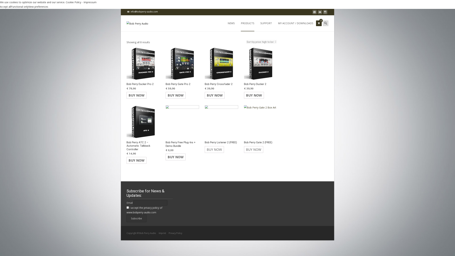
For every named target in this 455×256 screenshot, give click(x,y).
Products (247, 23)
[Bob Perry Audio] (134, 22)
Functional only (19, 6)
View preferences (38, 6)
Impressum (90, 2)
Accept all (5, 6)
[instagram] (325, 12)
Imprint (162, 233)
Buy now (136, 95)
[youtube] (320, 12)
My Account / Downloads (295, 23)
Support (266, 23)
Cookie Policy (73, 2)
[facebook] (314, 12)
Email (130, 202)
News (231, 23)
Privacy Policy (175, 233)
